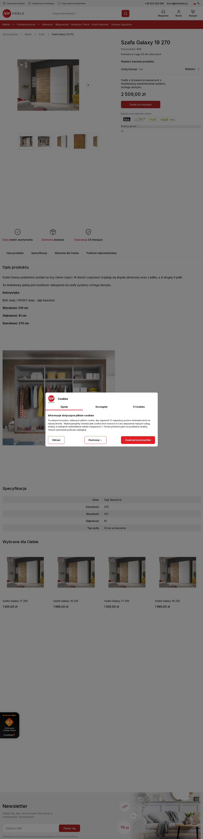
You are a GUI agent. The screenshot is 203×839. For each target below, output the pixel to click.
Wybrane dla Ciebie (67, 253)
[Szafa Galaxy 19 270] (48, 85)
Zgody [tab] (64, 406)
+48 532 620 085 (154, 3)
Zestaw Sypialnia (121, 24)
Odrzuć (56, 440)
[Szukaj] (125, 13)
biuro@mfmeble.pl (177, 3)
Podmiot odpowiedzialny (101, 253)
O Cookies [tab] (139, 406)
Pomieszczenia (26, 24)
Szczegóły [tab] (101, 406)
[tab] (15, 253)
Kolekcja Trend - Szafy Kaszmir (90, 24)
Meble (7, 24)
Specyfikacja (39, 253)
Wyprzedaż (62, 24)
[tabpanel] (26, 141)
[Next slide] (88, 85)
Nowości (47, 24)
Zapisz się (69, 828)
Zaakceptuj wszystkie (138, 440)
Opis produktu (15, 253)
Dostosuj (94, 440)
